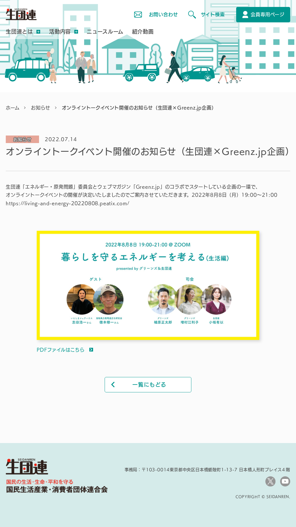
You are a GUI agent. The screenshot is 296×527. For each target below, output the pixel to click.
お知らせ (40, 107)
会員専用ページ (267, 14)
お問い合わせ (163, 14)
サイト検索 (213, 14)
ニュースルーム (105, 31)
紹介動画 (143, 31)
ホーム (12, 107)
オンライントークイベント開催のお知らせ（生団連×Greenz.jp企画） (139, 107)
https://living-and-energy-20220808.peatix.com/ (68, 203)
